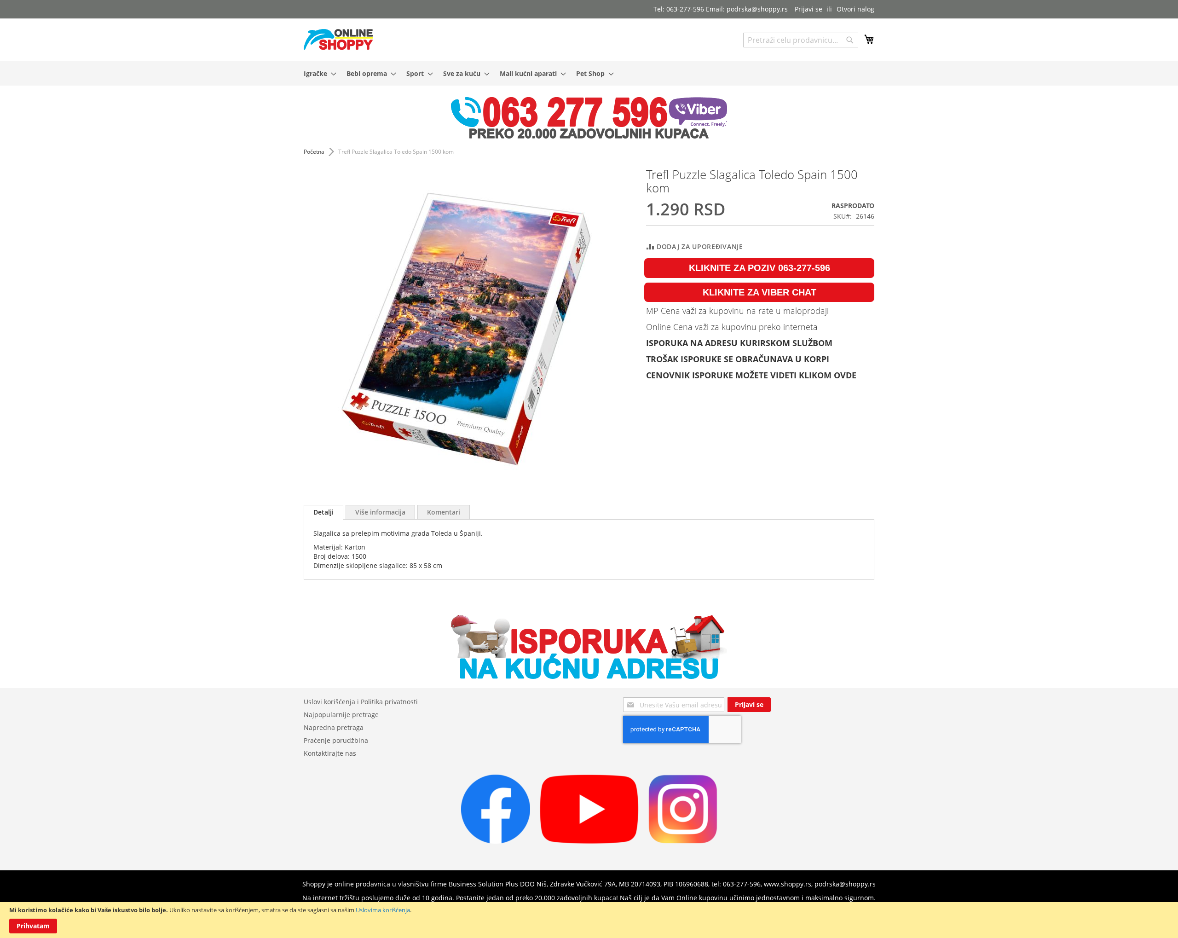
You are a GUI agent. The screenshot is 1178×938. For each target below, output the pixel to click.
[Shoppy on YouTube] (589, 841)
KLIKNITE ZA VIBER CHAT (759, 292)
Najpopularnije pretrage (341, 714)
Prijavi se (808, 9)
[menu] (589, 73)
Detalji (323, 512)
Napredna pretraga (334, 727)
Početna (314, 152)
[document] (589, 920)
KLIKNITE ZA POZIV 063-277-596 (759, 268)
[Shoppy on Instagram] (682, 841)
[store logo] (338, 39)
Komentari (443, 512)
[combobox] (800, 40)
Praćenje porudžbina (336, 740)
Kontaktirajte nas (330, 753)
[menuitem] (317, 73)
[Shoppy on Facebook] (495, 841)
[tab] (323, 512)
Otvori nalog (855, 9)
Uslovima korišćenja (383, 910)
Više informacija (380, 512)
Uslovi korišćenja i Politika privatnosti (361, 701)
